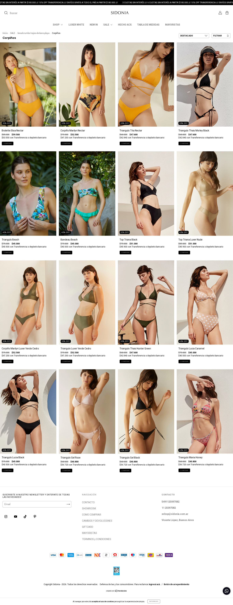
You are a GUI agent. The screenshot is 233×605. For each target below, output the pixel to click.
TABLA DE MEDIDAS (148, 24)
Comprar (8, 143)
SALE (106, 24)
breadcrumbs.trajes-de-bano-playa (33, 33)
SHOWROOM (89, 508)
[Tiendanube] (116, 591)
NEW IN (94, 24)
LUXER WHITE (76, 24)
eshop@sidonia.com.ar (175, 514)
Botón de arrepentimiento (176, 584)
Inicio (5, 33)
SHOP (56, 24)
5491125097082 (170, 501)
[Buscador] (10, 13)
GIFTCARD (87, 527)
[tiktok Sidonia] (25, 516)
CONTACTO (88, 502)
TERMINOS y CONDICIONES (96, 539)
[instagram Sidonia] (6, 516)
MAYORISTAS (172, 24)
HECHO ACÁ (125, 24)
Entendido (153, 601)
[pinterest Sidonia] (35, 516)
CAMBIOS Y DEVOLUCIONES (97, 520)
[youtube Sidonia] (15, 516)
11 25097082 (169, 507)
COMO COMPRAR (91, 514)
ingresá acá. (155, 584)
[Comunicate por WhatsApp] (226, 591)
